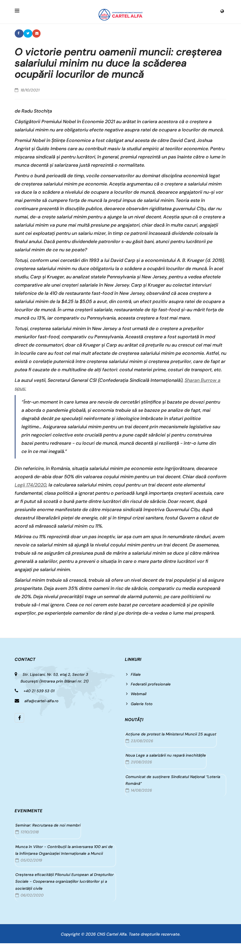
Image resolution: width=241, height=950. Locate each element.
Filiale (136, 674)
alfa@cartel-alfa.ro (41, 700)
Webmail (138, 693)
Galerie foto (142, 703)
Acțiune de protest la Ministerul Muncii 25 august (170, 734)
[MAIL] (36, 33)
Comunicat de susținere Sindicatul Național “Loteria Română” (172, 780)
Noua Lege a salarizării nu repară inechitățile (165, 755)
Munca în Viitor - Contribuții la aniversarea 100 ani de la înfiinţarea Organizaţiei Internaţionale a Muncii (64, 850)
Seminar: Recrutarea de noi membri (48, 825)
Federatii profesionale (151, 684)
